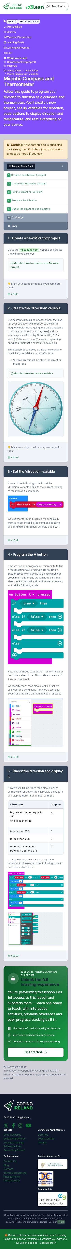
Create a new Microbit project (27, 175)
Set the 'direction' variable (25, 191)
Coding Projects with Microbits (22, 74)
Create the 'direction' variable (27, 183)
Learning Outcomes (17, 47)
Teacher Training (13, 1142)
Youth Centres (46, 1138)
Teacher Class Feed (22, 166)
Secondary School (12, 70)
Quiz (14, 225)
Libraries (43, 1134)
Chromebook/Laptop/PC (21, 62)
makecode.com (29, 249)
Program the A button (22, 200)
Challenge (17, 217)
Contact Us (10, 1161)
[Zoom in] (36, 503)
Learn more (47, 1242)
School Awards (12, 1134)
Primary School (12, 1146)
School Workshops (15, 1138)
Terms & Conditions (15, 1172)
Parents (42, 1142)
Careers (8, 1168)
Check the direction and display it (29, 208)
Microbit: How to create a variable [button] (33, 373)
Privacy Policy (12, 1176)
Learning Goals (15, 42)
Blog (6, 1165)
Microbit (12, 65)
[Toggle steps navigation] (62, 166)
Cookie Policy (12, 1180)
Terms (61, 1222)
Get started (33, 1052)
